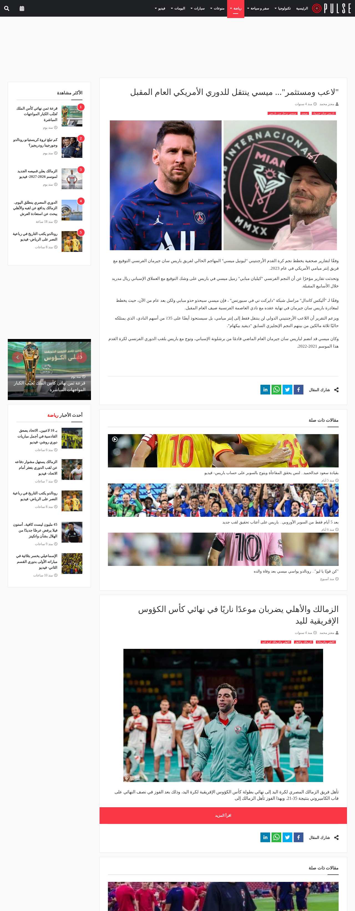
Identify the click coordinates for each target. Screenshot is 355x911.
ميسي (305, 113)
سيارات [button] (210, 8)
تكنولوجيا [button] (285, 8)
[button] (298, 389)
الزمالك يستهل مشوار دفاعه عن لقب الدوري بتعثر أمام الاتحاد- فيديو (36, 467)
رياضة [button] (243, 8)
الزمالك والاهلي (303, 642)
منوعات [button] (227, 8)
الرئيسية (303, 8)
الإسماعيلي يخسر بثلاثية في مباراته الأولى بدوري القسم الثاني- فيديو (36, 562)
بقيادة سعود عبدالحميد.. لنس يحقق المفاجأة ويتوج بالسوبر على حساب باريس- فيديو (271, 473)
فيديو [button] (177, 8)
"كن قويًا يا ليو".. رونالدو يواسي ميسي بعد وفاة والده (296, 571)
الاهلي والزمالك (325, 642)
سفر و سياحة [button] (263, 8)
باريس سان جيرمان (323, 113)
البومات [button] (193, 8)
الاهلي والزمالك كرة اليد (276, 642)
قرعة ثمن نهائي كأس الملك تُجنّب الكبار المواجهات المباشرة (36, 114)
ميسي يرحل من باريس (282, 113)
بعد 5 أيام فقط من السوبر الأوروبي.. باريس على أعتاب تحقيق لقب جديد (280, 522)
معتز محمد (327, 104)
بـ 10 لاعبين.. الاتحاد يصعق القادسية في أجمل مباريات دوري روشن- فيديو (37, 436)
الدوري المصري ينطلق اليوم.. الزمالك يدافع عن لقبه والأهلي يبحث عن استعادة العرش (35, 208)
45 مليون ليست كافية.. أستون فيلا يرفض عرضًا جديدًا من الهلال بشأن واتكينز (35, 530)
